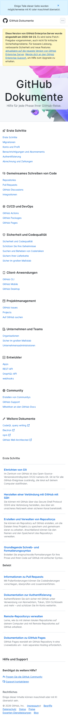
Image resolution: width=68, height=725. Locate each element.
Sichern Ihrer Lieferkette (16, 255)
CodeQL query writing (14, 425)
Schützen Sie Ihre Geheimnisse (19, 246)
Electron (7, 430)
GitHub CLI (8, 279)
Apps (5, 364)
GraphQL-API (10, 373)
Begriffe (48, 705)
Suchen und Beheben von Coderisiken (23, 251)
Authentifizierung (12, 156)
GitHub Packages (12, 217)
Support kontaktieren (17, 681)
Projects (7, 312)
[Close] (58, 5)
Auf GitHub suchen (13, 317)
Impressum (33, 705)
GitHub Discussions (13, 189)
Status (22, 709)
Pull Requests (10, 184)
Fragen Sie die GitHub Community (24, 676)
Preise (32, 709)
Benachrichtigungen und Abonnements (24, 151)
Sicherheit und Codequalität (18, 241)
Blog (36, 712)
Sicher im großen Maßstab (17, 260)
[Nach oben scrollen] (60, 717)
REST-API (8, 368)
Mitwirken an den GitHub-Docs (19, 406)
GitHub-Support (11, 401)
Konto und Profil (11, 146)
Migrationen (9, 142)
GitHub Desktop (11, 288)
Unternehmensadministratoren (19, 345)
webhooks (8, 378)
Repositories (9, 180)
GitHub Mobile (10, 284)
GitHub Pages (10, 222)
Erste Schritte (10, 137)
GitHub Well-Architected (16, 439)
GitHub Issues (10, 307)
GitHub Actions (11, 213)
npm (5, 435)
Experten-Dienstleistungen (17, 712)
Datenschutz (9, 709)
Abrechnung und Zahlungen (18, 161)
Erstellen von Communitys (16, 397)
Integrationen (10, 194)
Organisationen (11, 335)
